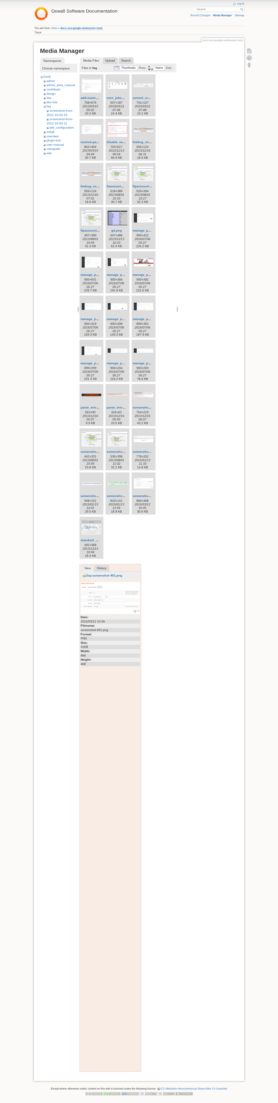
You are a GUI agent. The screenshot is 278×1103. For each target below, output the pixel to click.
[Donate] (112, 1093)
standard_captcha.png (97, 540)
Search (242, 9)
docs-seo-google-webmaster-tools (81, 28)
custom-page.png (94, 142)
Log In (240, 3)
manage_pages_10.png (150, 363)
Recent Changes (200, 15)
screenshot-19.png (147, 407)
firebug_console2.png (97, 186)
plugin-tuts (53, 140)
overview (52, 136)
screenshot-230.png (121, 496)
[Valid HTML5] (148, 1093)
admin (50, 81)
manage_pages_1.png (149, 230)
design (51, 93)
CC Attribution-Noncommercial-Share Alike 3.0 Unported (194, 1088)
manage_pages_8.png (97, 363)
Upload (110, 60)
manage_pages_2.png (97, 274)
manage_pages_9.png (123, 363)
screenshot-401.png (147, 496)
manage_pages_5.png (97, 319)
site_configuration (62, 127)
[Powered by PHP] (130, 1093)
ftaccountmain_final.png (125, 186)
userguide (53, 148)
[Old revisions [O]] (249, 57)
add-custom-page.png (97, 98)
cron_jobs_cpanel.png (123, 98)
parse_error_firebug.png (125, 407)
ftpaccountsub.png (95, 230)
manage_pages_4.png (149, 274)
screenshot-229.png (95, 496)
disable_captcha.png (122, 142)
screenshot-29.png (121, 451)
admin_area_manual (60, 85)
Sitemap (239, 15)
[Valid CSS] (166, 1093)
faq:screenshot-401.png (104, 575)
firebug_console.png (148, 142)
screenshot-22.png (95, 451)
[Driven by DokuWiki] (184, 1093)
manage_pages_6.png (123, 319)
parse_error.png (92, 407)
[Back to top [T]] (249, 64)
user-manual (55, 144)
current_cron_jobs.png (150, 98)
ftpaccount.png (144, 186)
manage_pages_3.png (123, 274)
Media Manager (222, 15)
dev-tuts (52, 102)
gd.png (116, 230)
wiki (48, 153)
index (54, 28)
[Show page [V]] (249, 50)
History (101, 568)
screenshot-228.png (147, 451)
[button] (128, 67)
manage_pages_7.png (149, 319)
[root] (47, 76)
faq (48, 106)
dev (48, 98)
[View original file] (110, 598)
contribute (53, 89)
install (50, 132)
